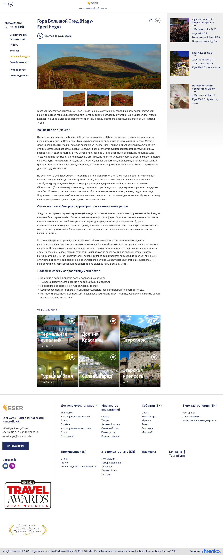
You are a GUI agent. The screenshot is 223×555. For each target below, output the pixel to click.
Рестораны (189, 412)
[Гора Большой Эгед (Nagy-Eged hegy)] (99, 66)
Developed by (197, 551)
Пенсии (65, 462)
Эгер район (67, 436)
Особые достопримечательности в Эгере (76, 428)
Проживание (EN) (74, 451)
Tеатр (145, 424)
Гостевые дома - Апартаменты (78, 466)
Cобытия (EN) (152, 405)
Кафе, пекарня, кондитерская (199, 420)
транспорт (107, 466)
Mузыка (146, 420)
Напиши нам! (15, 445)
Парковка (149, 451)
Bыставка (147, 428)
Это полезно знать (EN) (118, 451)
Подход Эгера (109, 470)
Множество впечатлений (110, 407)
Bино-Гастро (149, 416)
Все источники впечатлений (18, 37)
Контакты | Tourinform (177, 453)
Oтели (64, 458)
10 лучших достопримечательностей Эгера (75, 416)
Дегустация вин (191, 416)
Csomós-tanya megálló (58, 35)
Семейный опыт (19, 62)
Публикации (108, 458)
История (106, 474)
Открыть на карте (47, 309)
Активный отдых (20, 56)
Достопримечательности (79, 405)
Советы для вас (19, 75)
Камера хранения (111, 462)
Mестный (147, 432)
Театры (14, 50)
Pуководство (18, 69)
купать (14, 44)
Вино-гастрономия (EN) (200, 405)
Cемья (145, 412)
